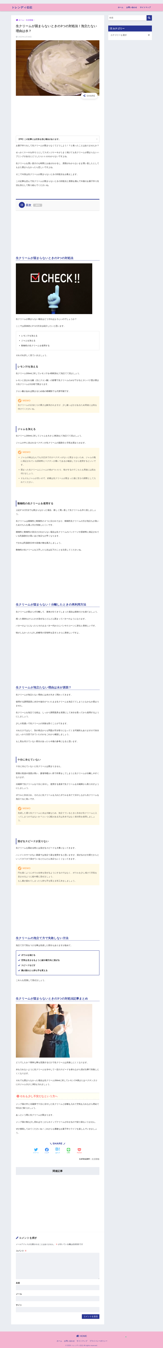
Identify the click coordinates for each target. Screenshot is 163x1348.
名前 (18, 1283)
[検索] (149, 18)
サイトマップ (145, 7)
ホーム (120, 7)
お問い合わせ (131, 7)
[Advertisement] (57, 232)
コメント (21, 1251)
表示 (37, 205)
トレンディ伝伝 (22, 7)
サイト (19, 1305)
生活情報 (95, 1159)
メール (19, 1294)
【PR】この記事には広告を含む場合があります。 (39, 139)
